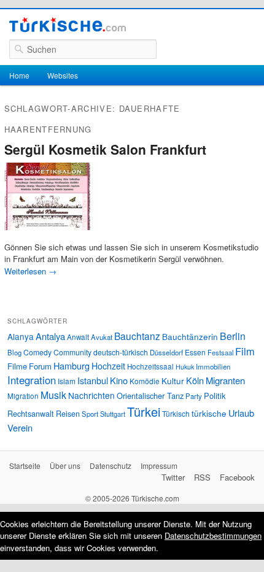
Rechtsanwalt (30, 413)
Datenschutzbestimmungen (213, 535)
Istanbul (92, 380)
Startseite (25, 465)
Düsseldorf (166, 352)
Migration (23, 396)
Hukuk (185, 366)
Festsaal (220, 352)
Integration (31, 380)
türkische (209, 413)
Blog (14, 352)
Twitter (173, 477)
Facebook (237, 477)
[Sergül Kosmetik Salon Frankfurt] (47, 235)
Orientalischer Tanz (150, 395)
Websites (62, 75)
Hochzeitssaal (150, 366)
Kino (119, 380)
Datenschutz (110, 465)
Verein (20, 427)
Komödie (145, 381)
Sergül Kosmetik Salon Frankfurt (105, 149)
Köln (195, 380)
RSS (202, 477)
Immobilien (213, 366)
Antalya (50, 336)
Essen (195, 352)
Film (245, 351)
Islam (67, 381)
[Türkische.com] (67, 26)
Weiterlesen (30, 271)
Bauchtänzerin (190, 336)
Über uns (65, 465)
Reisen (68, 413)
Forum (40, 366)
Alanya (20, 336)
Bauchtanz (137, 335)
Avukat (101, 337)
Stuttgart (112, 414)
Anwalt (78, 337)
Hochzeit (108, 366)
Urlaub (241, 412)
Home (19, 75)
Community (72, 352)
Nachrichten (91, 395)
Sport (90, 414)
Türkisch (176, 413)
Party (193, 396)
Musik (53, 395)
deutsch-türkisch (120, 352)
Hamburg (71, 365)
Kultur (172, 380)
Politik (214, 395)
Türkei (143, 411)
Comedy (37, 352)
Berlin (233, 335)
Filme (17, 366)
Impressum (159, 465)
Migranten (225, 380)
